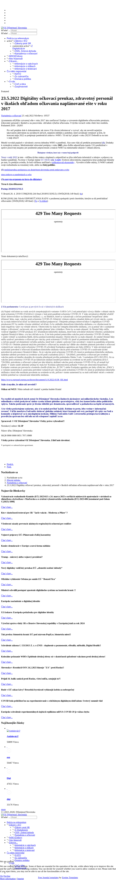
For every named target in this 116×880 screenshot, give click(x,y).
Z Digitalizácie (22, 47)
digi (8, 799)
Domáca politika (23, 79)
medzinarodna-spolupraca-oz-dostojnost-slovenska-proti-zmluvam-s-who (36, 170)
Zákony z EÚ (20, 41)
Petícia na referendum (18, 38)
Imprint (20, 878)
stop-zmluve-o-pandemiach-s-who (16, 174)
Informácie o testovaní (26, 69)
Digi (9, 778)
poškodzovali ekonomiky (63, 162)
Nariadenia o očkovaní (26, 53)
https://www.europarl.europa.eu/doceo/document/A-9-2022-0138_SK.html (34, 379)
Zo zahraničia (21, 76)
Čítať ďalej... (7, 507)
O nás (12, 81)
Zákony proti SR (23, 43)
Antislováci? (13, 736)
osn (8, 757)
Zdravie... (13, 61)
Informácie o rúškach (25, 66)
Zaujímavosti (21, 86)
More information (8, 878)
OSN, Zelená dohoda (25, 51)
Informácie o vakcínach (26, 64)
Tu (36, 201)
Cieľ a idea (20, 84)
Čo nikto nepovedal (16, 71)
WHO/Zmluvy (15, 56)
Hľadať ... (5, 30)
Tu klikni (43, 201)
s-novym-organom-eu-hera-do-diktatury (23, 179)
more (3, 809)
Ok (1, 876)
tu (81, 193)
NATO (18, 74)
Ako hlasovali (16, 58)
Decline (6, 876)
